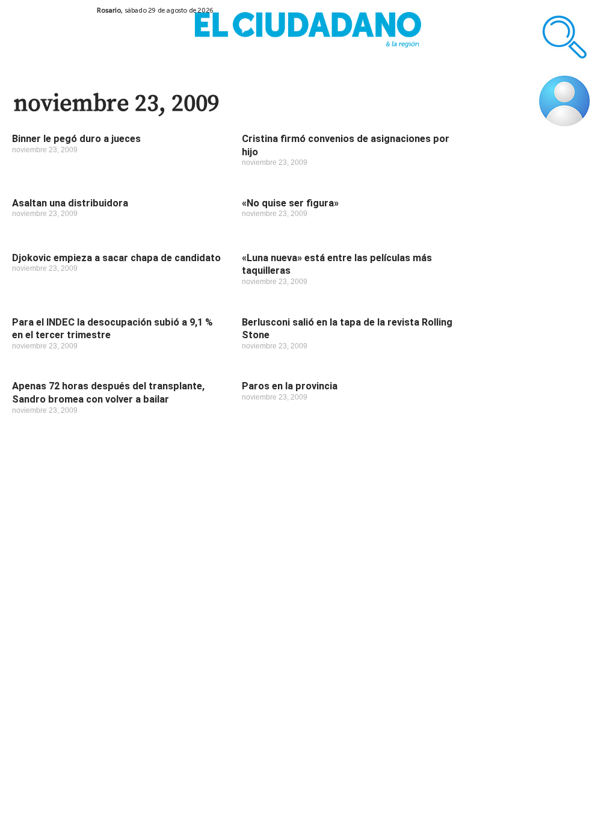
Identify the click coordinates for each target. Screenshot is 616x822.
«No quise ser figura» (290, 203)
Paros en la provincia (289, 386)
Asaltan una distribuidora (70, 203)
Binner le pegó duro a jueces (76, 138)
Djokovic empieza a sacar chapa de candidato (116, 258)
